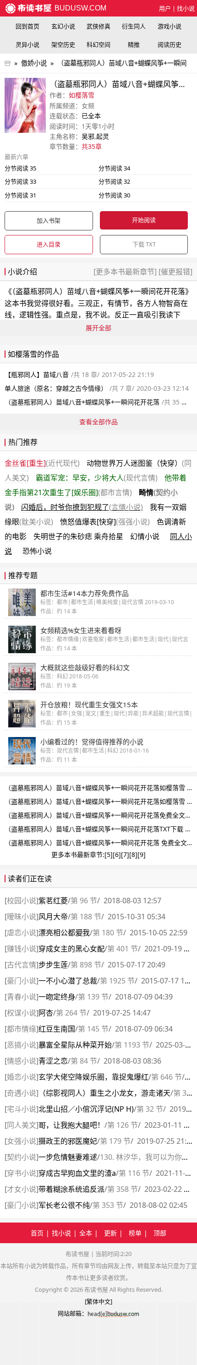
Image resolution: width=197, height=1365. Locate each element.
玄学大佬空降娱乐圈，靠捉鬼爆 (93, 1077)
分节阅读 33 (20, 181)
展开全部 (98, 327)
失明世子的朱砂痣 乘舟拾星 (78, 536)
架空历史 (63, 44)
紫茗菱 (53, 900)
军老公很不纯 (64, 1205)
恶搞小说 (21, 1045)
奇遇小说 (21, 1093)
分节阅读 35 (20, 168)
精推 (134, 44)
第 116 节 (134, 1173)
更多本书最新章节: (77, 854)
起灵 (102, 136)
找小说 (186, 8)
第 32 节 (150, 1109)
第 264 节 (71, 1013)
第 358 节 (122, 1189)
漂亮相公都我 (64, 933)
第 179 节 (115, 1141)
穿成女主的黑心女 (71, 949)
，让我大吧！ (71, 1125)
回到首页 (27, 26)
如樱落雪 (81, 95)
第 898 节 (86, 965)
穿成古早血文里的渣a (77, 1173)
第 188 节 (86, 917)
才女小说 (21, 1189)
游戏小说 (169, 26)
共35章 (92, 146)
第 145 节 (93, 1029)
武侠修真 (98, 26)
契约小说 (21, 1157)
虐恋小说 (21, 933)
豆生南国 (56, 1029)
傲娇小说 (34, 63)
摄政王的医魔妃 (67, 1141)
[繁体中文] (98, 1301)
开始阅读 (144, 220)
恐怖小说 (37, 551)
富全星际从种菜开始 (75, 1045)
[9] (141, 854)
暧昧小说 (21, 917)
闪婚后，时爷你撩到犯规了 (82, 507)
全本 (85, 1232)
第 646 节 (166, 1077)
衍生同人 (134, 26)
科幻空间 (98, 44)
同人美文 (21, 1125)
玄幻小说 (63, 26)
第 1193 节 (132, 1045)
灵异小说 (27, 44)
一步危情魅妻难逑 (67, 1157)
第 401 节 (122, 949)
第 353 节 (108, 1205)
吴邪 (88, 136)
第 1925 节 (117, 981)
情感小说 (21, 1061)
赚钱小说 (21, 949)
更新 (110, 1232)
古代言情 (21, 965)
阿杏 (45, 1013)
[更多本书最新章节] (126, 272)
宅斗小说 (21, 1109)
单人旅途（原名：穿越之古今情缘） (56, 388)
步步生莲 (53, 965)
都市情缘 (21, 1029)
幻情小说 (144, 536)
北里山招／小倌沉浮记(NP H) (86, 1109)
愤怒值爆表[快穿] (105, 522)
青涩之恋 (53, 1061)
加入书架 (48, 220)
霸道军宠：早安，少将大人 (97, 478)
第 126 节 (122, 1125)
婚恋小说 (21, 1077)
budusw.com (79, 8)
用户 (165, 8)
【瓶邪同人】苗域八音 (37, 374)
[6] (117, 854)
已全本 (91, 115)
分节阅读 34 (114, 168)
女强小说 (21, 1141)
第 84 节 (84, 1061)
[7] (125, 854)
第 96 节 (84, 900)
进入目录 (48, 244)
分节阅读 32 (114, 181)
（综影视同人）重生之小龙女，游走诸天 (104, 1093)
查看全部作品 (98, 421)
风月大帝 (53, 917)
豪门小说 (21, 981)
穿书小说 (21, 1173)
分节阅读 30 (114, 195)
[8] (133, 854)
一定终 (56, 997)
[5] (108, 854)
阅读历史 (169, 44)
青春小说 (21, 997)
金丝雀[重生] (42, 463)
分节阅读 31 (20, 195)
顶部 (159, 1232)
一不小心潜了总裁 (67, 981)
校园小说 (21, 900)
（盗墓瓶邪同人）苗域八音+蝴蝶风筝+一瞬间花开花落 (98, 291)
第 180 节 (108, 933)
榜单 (135, 1232)
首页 (37, 1232)
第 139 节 (93, 997)
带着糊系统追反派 (71, 1189)
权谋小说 (21, 1013)
